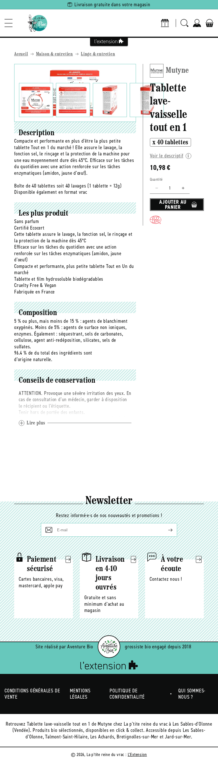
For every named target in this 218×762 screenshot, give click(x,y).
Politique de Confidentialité (127, 694)
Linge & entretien (98, 54)
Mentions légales (80, 694)
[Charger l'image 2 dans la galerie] (73, 100)
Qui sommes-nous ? (192, 694)
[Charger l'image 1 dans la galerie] (36, 100)
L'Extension (137, 754)
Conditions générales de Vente (32, 694)
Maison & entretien (54, 54)
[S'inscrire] (166, 530)
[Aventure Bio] (109, 646)
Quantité (156, 179)
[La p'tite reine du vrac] (37, 23)
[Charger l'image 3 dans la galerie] (110, 100)
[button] (8, 23)
